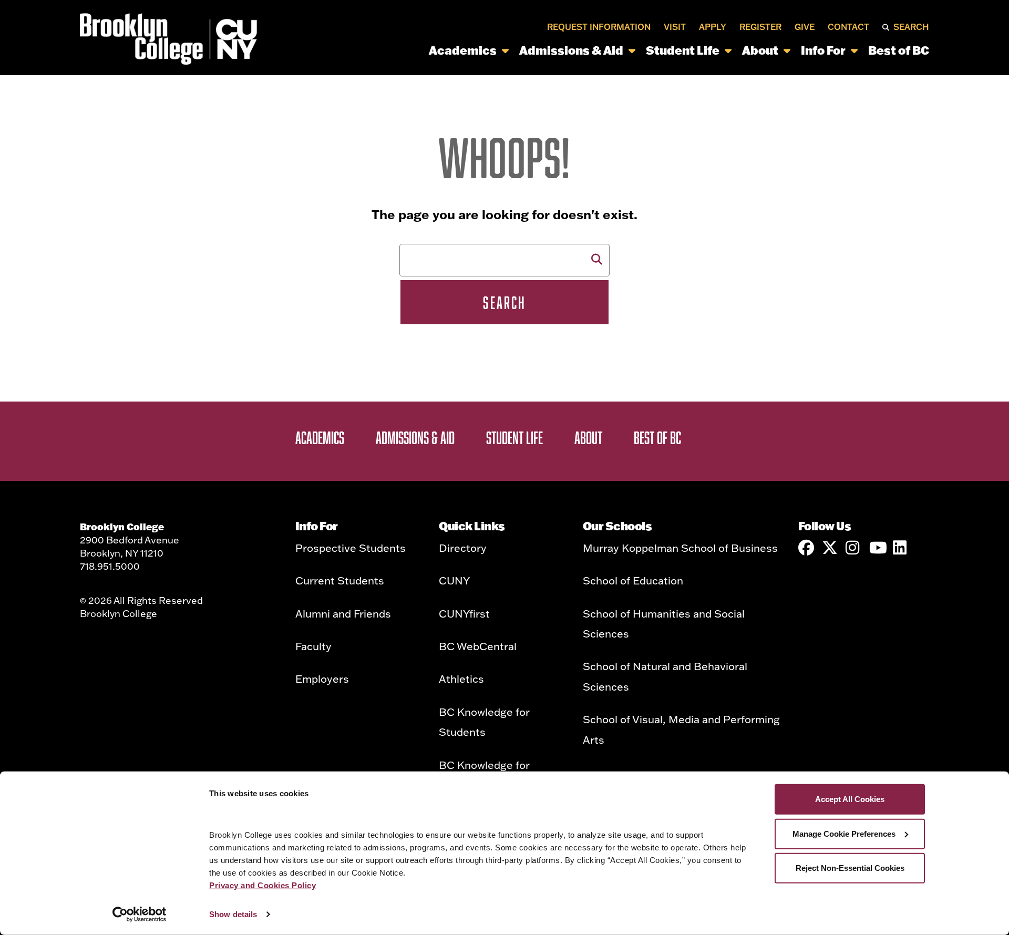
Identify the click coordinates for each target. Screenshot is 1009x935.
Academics (463, 50)
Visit (675, 27)
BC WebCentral (478, 646)
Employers (322, 678)
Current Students (339, 580)
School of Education (633, 580)
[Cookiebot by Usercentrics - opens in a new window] (140, 914)
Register (760, 27)
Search (911, 27)
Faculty (313, 646)
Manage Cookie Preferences (843, 833)
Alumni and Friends (343, 613)
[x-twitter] (830, 548)
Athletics (461, 678)
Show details (233, 914)
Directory (463, 547)
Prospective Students (350, 547)
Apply (712, 27)
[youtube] (877, 548)
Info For (823, 50)
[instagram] (853, 548)
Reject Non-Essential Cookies (850, 868)
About (760, 50)
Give (805, 27)
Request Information (599, 27)
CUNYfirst (464, 613)
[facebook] (806, 548)
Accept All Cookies (849, 799)
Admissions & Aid (571, 50)
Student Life (682, 50)
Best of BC (898, 50)
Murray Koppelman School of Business (680, 547)
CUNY (454, 580)
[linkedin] (901, 548)
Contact (848, 27)
